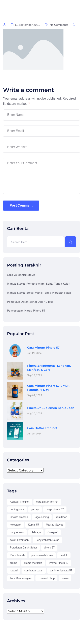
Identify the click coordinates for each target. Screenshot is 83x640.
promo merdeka (33, 562)
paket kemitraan (19, 539)
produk (64, 555)
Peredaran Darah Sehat (23, 547)
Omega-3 (53, 532)
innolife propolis (19, 517)
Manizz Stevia (54, 524)
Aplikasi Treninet (19, 501)
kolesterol (15, 524)
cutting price (17, 509)
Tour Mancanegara (20, 578)
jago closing (42, 517)
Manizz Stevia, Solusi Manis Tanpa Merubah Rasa (39, 292)
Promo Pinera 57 (58, 562)
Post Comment (21, 205)
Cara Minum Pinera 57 (43, 347)
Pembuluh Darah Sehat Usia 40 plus (30, 301)
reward (14, 570)
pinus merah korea (42, 555)
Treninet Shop (46, 578)
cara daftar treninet (47, 501)
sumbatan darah (33, 570)
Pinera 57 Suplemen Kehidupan (50, 408)
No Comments (58, 24)
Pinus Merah (17, 555)
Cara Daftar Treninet (42, 428)
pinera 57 (49, 547)
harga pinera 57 (55, 509)
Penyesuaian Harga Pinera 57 (26, 310)
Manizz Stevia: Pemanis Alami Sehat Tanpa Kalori (38, 283)
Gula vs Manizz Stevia (21, 274)
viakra (64, 578)
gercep (35, 509)
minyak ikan (17, 532)
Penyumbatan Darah (47, 539)
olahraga (36, 532)
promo (13, 562)
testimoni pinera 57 (61, 570)
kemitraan (61, 517)
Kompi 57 (33, 524)
